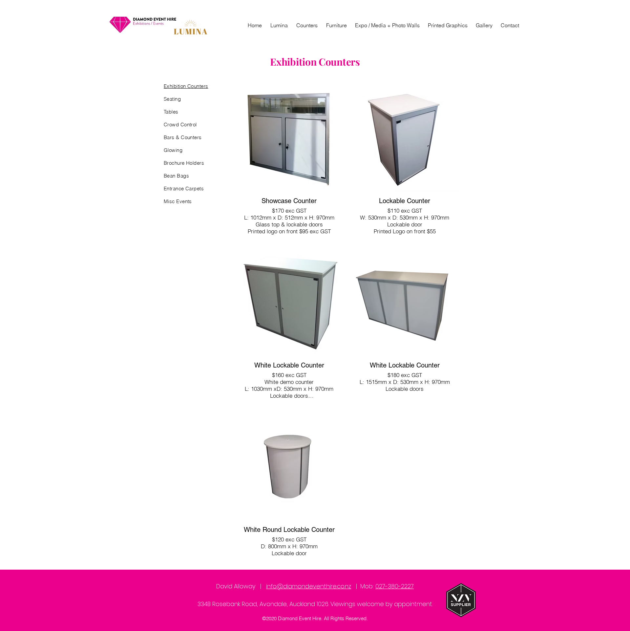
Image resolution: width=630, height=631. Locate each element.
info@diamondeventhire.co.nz (308, 586)
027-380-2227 (394, 586)
